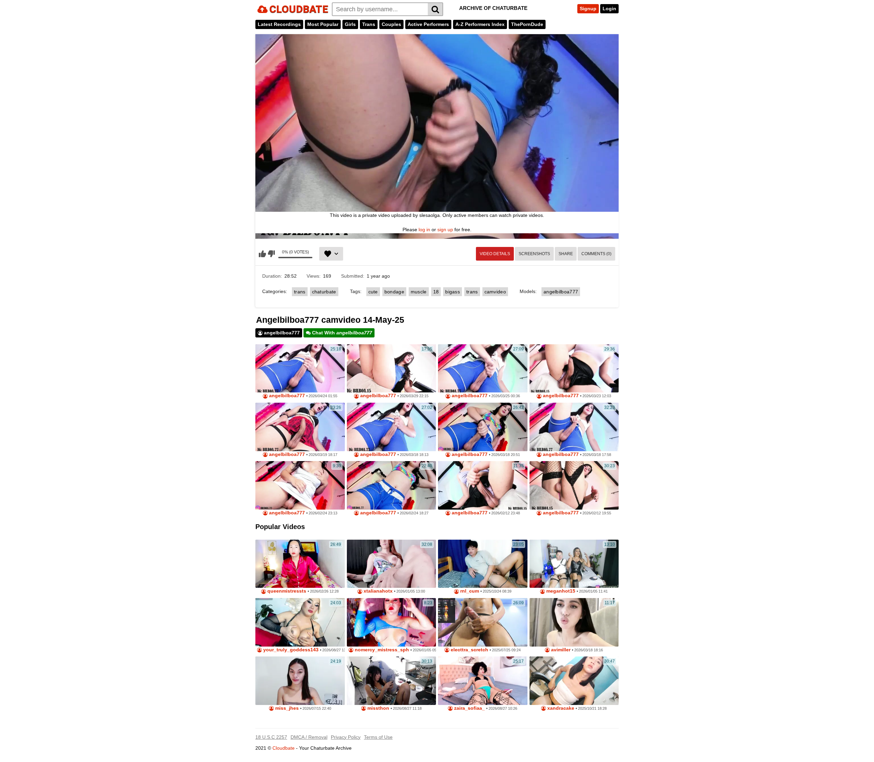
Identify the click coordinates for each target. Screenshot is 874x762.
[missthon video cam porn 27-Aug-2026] (391, 680)
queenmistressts (286, 591)
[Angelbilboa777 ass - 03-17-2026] (574, 427)
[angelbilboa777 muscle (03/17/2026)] (482, 427)
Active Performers (428, 24)
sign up (445, 229)
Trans (368, 24)
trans (300, 291)
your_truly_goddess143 (290, 649)
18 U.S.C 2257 (271, 737)
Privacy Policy (346, 737)
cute (373, 291)
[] (435, 9)
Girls (350, 24)
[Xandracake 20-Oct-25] (574, 680)
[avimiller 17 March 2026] (574, 622)
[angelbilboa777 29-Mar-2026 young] (391, 368)
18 (436, 291)
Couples (391, 24)
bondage (394, 291)
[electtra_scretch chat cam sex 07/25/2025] (482, 622)
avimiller (560, 649)
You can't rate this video (262, 253)
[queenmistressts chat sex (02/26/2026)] (300, 564)
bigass (452, 291)
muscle (419, 291)
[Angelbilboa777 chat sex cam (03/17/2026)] (391, 427)
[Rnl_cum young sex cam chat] (482, 564)
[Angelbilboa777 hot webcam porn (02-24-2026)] (391, 485)
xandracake (560, 708)
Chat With (341, 332)
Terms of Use (378, 737)
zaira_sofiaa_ (469, 708)
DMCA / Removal (309, 737)
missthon (377, 708)
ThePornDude (527, 24)
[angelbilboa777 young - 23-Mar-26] (574, 368)
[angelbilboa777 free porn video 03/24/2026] (482, 368)
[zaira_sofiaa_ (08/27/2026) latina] (482, 680)
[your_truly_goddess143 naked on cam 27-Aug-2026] (300, 622)
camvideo (495, 291)
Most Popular (322, 24)
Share (566, 253)
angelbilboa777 (561, 291)
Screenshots (534, 253)
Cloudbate (283, 748)
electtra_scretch (468, 649)
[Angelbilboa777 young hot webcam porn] (300, 485)
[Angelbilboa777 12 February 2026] (574, 485)
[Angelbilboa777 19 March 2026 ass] (300, 427)
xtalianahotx (377, 591)
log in (424, 229)
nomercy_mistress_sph (381, 649)
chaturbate (324, 291)
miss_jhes (286, 708)
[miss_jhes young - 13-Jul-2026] (300, 680)
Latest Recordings (279, 24)
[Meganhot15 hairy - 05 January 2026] (574, 564)
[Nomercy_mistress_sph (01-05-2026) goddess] (391, 622)
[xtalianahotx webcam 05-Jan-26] (391, 564)
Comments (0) (596, 253)
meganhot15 (560, 591)
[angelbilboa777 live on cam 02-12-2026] (482, 485)
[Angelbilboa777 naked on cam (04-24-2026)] (300, 368)
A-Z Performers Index (480, 24)
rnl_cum (469, 591)
